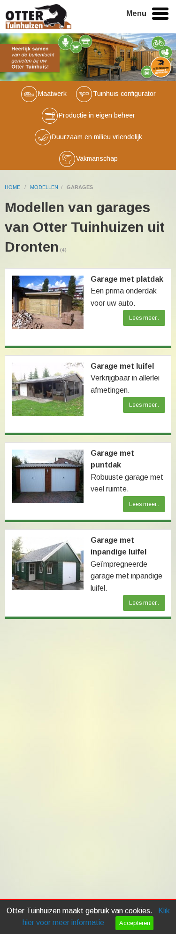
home (13, 187)
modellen (44, 187)
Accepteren (134, 922)
